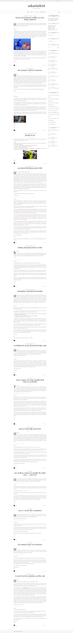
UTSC (33, 68)
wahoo (41, 267)
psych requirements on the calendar (35, 32)
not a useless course (26, 403)
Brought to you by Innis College (52, 29)
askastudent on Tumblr (51, 27)
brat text (49, 110)
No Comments (44, 65)
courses (27, 574)
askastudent (36, 5)
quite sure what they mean (21, 398)
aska (16, 65)
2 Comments (44, 242)
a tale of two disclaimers (54, 68)
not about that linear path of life (30, 168)
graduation (34, 133)
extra (45, 143)
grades (30, 133)
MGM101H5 (17, 313)
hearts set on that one (40, 450)
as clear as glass (53, 80)
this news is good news (53, 106)
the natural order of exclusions (30, 544)
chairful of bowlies (36, 319)
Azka (18, 548)
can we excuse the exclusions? (30, 510)
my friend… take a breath (54, 76)
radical (16, 370)
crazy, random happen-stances (54, 61)
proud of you (30, 135)
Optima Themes (20, 631)
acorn (29, 337)
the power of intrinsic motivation (54, 65)
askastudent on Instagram (52, 26)
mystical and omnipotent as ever (35, 447)
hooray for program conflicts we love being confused (30, 18)
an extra (42, 226)
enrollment (28, 289)
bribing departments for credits (30, 247)
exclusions (30, 68)
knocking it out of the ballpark (55, 88)
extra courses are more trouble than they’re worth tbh (30, 381)
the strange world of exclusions (30, 70)
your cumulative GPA (37, 460)
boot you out (31, 562)
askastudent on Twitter (51, 28)
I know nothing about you (41, 495)
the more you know (53, 57)
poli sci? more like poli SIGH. (30, 429)
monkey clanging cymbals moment (54, 85)
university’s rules (38, 51)
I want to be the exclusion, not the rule (30, 576)
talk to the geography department (23, 264)
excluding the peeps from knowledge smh (30, 345)
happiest (37, 206)
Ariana (49, 102)
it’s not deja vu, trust (53, 72)
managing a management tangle (30, 291)
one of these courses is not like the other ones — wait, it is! (30, 474)
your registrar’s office (17, 332)
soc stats (23, 490)
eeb (26, 68)
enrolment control (37, 310)
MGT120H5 (17, 315)
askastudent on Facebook (51, 25)
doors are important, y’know (55, 53)
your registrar (29, 218)
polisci (32, 427)
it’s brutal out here (53, 122)
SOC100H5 (16, 316)
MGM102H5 (22, 313)
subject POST (32, 166)
